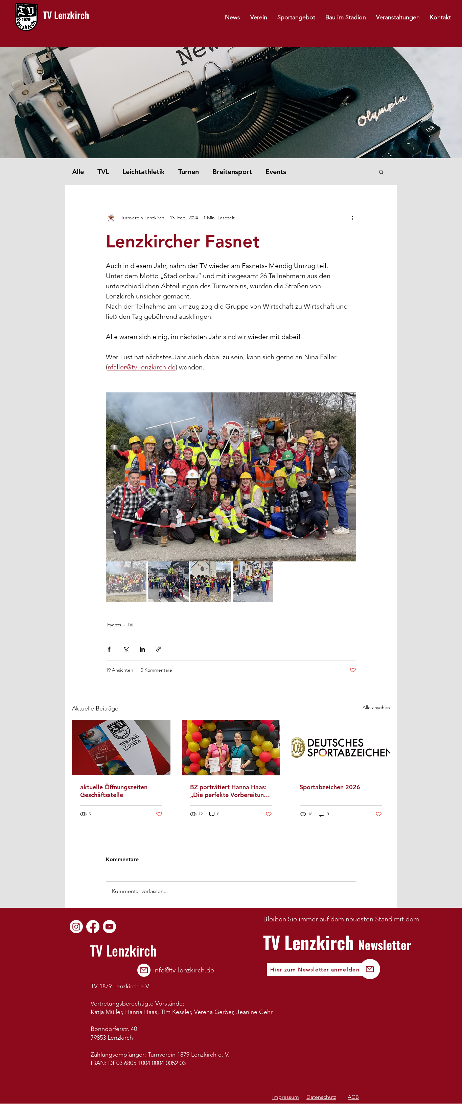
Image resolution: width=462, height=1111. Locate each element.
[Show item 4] (253, 581)
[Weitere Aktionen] (352, 218)
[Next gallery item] (348, 476)
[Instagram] (76, 926)
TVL (103, 172)
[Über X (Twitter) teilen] (125, 649)
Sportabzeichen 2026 (330, 787)
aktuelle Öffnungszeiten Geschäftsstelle (113, 791)
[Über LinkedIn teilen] (142, 649)
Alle (78, 172)
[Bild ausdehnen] (231, 476)
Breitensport (232, 172)
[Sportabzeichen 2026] (341, 747)
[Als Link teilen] (159, 649)
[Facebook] (92, 926)
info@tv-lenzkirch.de (183, 970)
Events (275, 172)
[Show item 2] (168, 581)
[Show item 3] (210, 581)
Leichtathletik (143, 172)
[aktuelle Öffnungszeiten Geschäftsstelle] (121, 747)
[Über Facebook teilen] (109, 649)
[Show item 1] (126, 581)
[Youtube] (109, 926)
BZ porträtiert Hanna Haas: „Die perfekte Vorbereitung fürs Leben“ (229, 791)
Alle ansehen (376, 707)
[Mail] (144, 970)
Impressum (285, 1097)
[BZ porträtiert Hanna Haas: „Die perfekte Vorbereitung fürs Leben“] (231, 747)
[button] (381, 171)
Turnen (188, 172)
